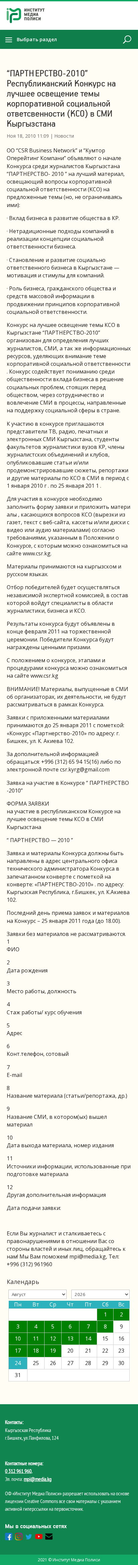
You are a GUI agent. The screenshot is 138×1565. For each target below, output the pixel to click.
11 (36, 1338)
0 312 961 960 (18, 1471)
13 (70, 1338)
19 (53, 1350)
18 (36, 1350)
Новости (64, 136)
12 (53, 1338)
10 (18, 1338)
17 (18, 1350)
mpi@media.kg (38, 1479)
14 (88, 1338)
